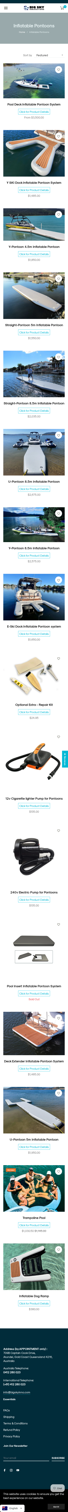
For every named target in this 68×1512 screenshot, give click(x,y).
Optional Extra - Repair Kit (34, 705)
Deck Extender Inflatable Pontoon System (34, 1061)
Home (22, 32)
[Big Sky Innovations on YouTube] (18, 1470)
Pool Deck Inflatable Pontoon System (34, 104)
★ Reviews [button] (65, 759)
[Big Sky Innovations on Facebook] (4, 1470)
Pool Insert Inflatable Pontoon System (34, 986)
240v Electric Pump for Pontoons (34, 892)
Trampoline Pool (34, 1218)
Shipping (8, 1416)
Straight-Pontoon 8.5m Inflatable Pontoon (34, 403)
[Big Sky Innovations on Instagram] (11, 1470)
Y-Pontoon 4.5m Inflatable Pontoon (34, 247)
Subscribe (58, 1458)
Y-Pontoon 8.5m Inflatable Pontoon (34, 548)
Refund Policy (11, 1429)
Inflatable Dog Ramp (34, 1296)
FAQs (6, 1410)
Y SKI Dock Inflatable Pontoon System (34, 182)
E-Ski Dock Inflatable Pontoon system (34, 626)
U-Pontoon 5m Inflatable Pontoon (34, 1139)
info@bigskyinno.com (16, 1392)
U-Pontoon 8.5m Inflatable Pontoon (34, 481)
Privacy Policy (11, 1436)
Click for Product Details (34, 111)
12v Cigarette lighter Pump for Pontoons (34, 798)
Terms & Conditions (15, 1423)
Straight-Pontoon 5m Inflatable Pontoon (34, 325)
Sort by (27, 55)
